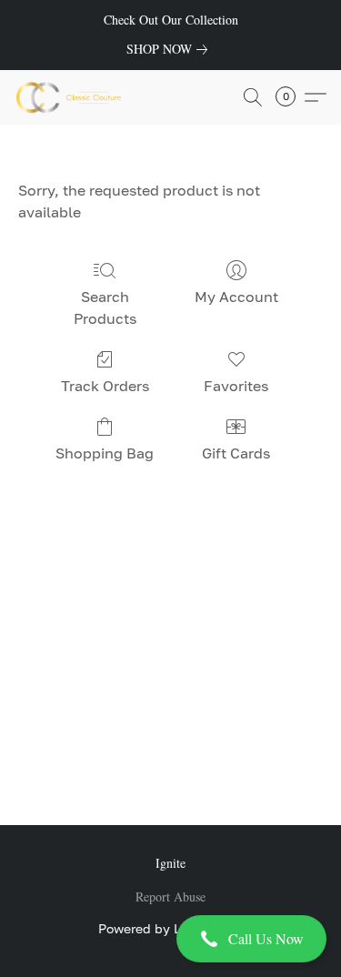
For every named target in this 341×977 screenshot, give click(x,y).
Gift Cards (236, 453)
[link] (170, 49)
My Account (236, 296)
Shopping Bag (104, 453)
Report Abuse (170, 896)
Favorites (236, 386)
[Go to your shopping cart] (291, 97)
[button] (170, 938)
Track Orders (105, 386)
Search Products (105, 307)
